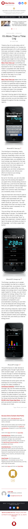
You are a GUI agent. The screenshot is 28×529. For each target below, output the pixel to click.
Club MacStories (15, 418)
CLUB (2, 17)
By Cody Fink (14, 41)
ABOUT (4, 503)
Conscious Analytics (7, 386)
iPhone (18, 407)
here (9, 432)
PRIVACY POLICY (21, 503)
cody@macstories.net (16, 495)
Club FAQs (20, 432)
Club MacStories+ (6, 447)
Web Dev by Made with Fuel (8, 512)
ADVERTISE (13, 503)
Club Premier (4, 458)
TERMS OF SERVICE (14, 504)
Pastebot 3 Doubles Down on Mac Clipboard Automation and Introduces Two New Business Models (19, 23)
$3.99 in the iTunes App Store (10, 400)
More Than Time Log (7, 63)
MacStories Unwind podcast (11, 442)
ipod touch (24, 407)
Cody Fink (10, 491)
